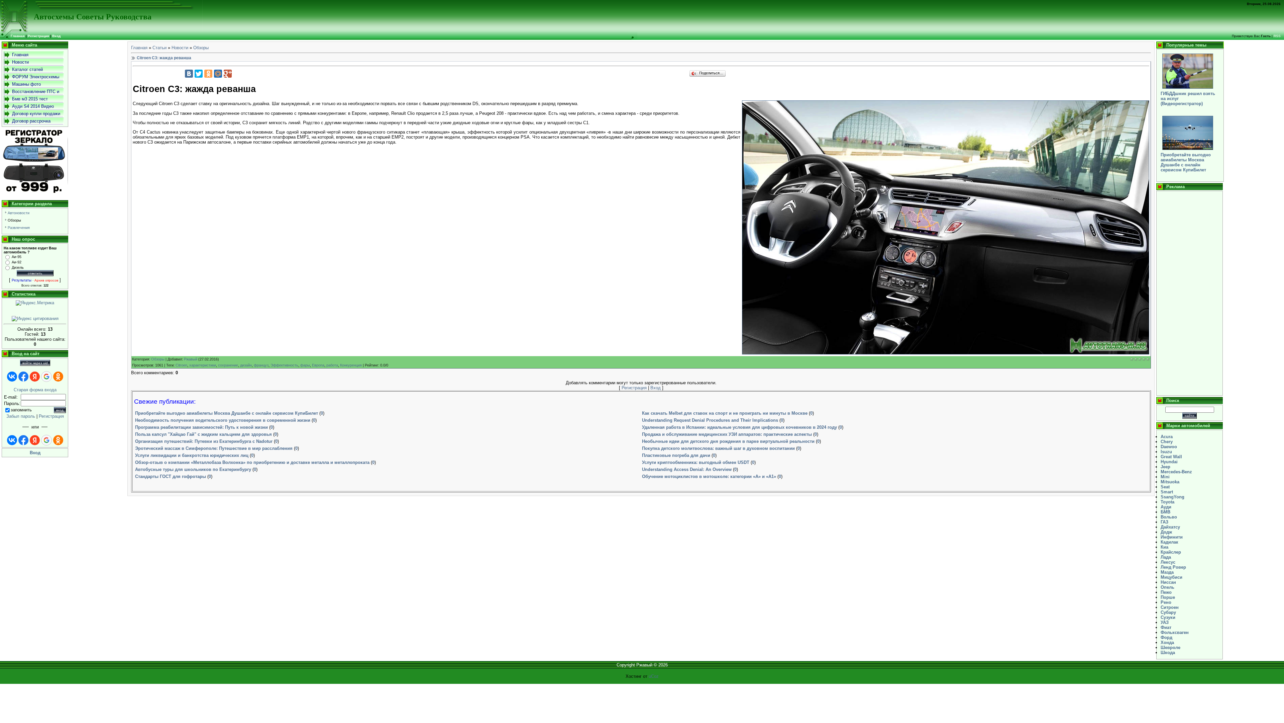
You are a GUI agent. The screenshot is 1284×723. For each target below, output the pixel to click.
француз (261, 365)
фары (305, 365)
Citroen (181, 365)
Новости (180, 47)
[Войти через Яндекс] (35, 377)
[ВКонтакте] (189, 74)
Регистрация (38, 36)
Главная (139, 47)
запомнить (21, 409)
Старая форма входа (35, 389)
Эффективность (284, 365)
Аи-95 (16, 257)
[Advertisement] (1189, 293)
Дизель (18, 267)
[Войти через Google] (46, 376)
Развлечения (19, 228)
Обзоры (14, 220)
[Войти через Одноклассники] (58, 377)
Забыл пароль (20, 416)
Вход (56, 36)
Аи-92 (16, 262)
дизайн (246, 365)
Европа (318, 365)
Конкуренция (351, 365)
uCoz (654, 676)
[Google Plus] (228, 74)
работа (332, 365)
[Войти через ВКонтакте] (12, 377)
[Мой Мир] (218, 74)
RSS (1277, 36)
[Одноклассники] (208, 74)
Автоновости (18, 213)
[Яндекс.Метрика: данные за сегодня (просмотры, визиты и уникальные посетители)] (35, 303)
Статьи (159, 47)
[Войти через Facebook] (23, 377)
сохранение (228, 365)
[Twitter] (199, 74)
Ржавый (190, 359)
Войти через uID (35, 363)
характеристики (202, 365)
